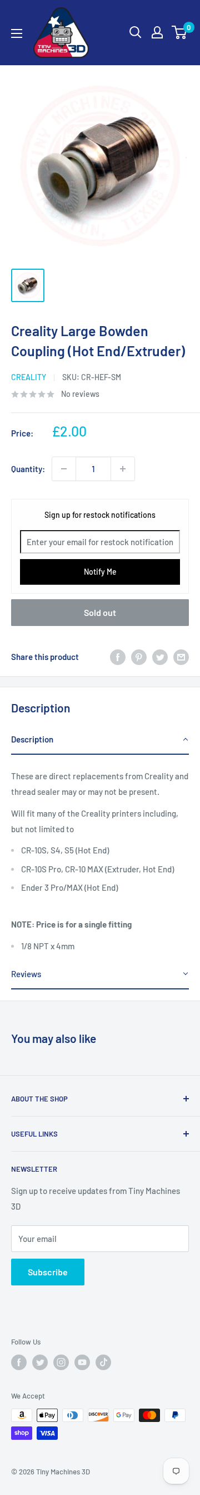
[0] (180, 32)
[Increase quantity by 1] (122, 468)
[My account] (157, 32)
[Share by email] (181, 656)
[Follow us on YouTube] (82, 1362)
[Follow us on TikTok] (103, 1362)
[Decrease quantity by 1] (64, 468)
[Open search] (135, 32)
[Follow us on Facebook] (19, 1362)
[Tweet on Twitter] (160, 656)
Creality (28, 377)
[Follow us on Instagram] (61, 1362)
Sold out (100, 612)
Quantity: (28, 469)
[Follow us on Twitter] (40, 1362)
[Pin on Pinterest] (139, 656)
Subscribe (48, 1271)
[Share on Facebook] (118, 656)
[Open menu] (16, 33)
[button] (100, 740)
